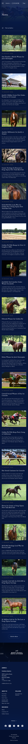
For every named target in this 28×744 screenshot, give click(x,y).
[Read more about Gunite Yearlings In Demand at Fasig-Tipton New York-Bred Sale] (14, 163)
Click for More (14, 636)
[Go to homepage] (15, 3)
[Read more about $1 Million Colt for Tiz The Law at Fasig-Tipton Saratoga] (14, 613)
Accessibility (14, 734)
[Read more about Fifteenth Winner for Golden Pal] (14, 314)
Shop (24, 3)
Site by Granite (14, 740)
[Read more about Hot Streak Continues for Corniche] (14, 464)
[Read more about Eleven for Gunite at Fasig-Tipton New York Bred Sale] (14, 502)
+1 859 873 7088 (6, 680)
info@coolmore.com (6, 683)
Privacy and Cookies (14, 736)
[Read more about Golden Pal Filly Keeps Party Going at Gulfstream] (14, 427)
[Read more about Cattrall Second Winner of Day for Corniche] (14, 389)
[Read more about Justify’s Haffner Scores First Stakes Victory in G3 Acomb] (14, 89)
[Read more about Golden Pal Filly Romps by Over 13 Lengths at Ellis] (14, 239)
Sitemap (14, 738)
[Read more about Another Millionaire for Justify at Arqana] (14, 127)
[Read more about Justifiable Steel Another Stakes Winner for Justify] (14, 276)
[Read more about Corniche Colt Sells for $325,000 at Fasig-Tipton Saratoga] (14, 576)
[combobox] (8, 3)
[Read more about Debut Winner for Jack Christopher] (14, 351)
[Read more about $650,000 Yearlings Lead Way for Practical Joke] (14, 539)
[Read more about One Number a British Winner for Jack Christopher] (14, 52)
